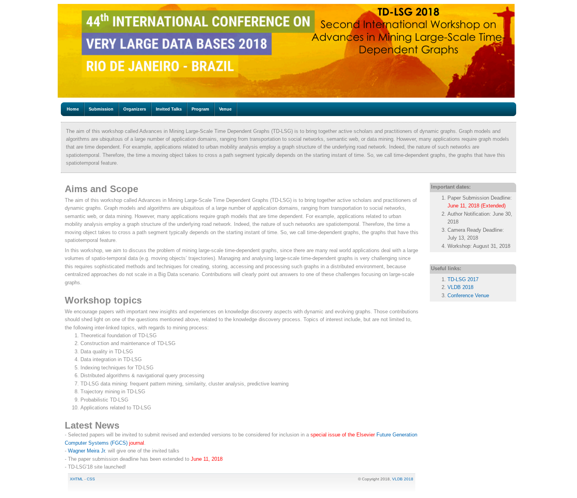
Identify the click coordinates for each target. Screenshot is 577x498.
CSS (91, 479)
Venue (225, 109)
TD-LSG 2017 (462, 279)
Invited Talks (169, 109)
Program (200, 109)
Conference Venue (468, 295)
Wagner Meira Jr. (87, 451)
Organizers (134, 109)
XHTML (76, 479)
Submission (101, 109)
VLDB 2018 (460, 287)
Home (73, 109)
